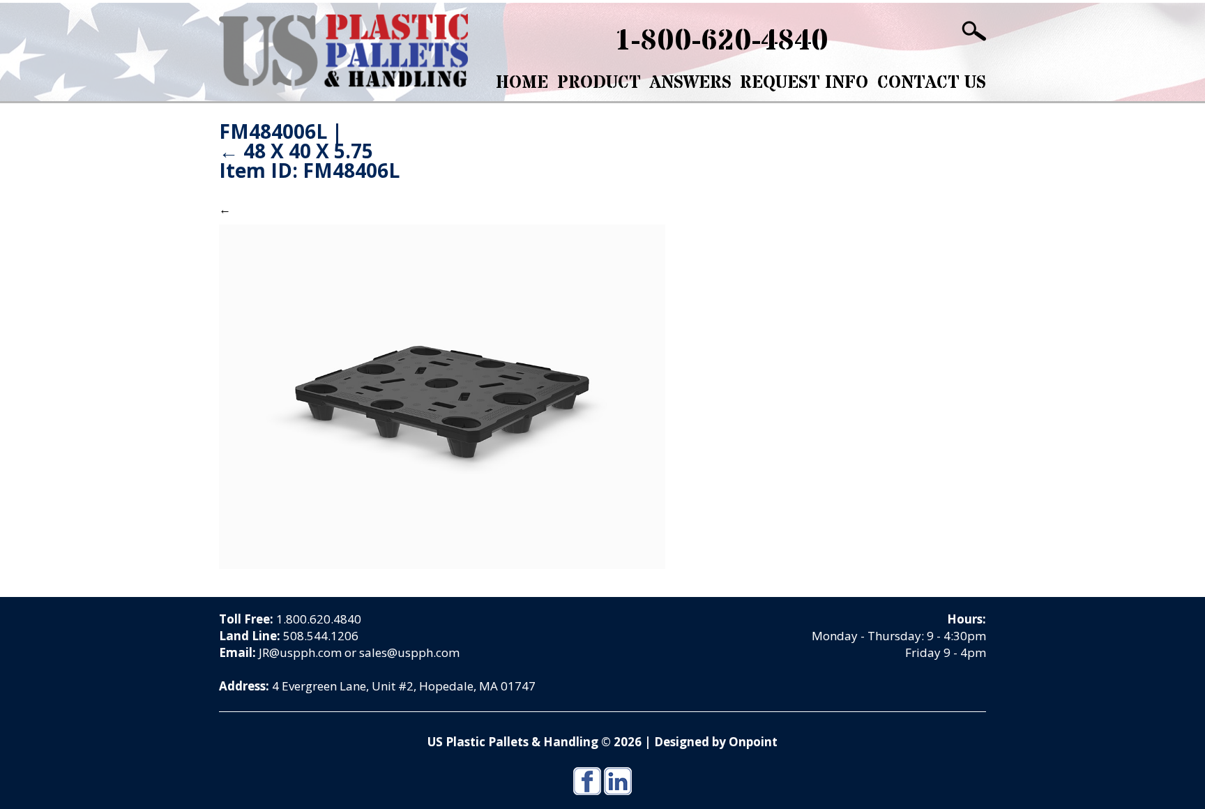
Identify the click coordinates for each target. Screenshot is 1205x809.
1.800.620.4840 (318, 619)
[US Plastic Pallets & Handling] (343, 50)
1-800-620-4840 (721, 41)
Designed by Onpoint (716, 742)
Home (522, 83)
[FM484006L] (442, 396)
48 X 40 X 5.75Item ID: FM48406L (309, 160)
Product (599, 83)
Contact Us (931, 83)
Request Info (804, 83)
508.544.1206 (320, 636)
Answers (691, 83)
